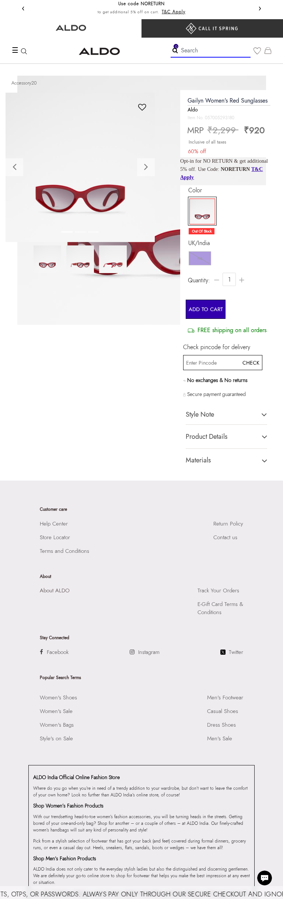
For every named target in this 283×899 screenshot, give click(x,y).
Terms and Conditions (64, 551)
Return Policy (228, 524)
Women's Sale (56, 711)
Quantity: (199, 280)
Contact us (225, 537)
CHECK (250, 362)
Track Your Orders (218, 590)
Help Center (54, 524)
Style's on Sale (56, 738)
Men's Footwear (225, 697)
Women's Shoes (58, 697)
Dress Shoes (221, 725)
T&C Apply (173, 11)
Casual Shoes (222, 711)
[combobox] (211, 51)
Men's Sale (219, 738)
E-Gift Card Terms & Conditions (220, 608)
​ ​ (212, 28)
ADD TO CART (206, 309)
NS (200, 258)
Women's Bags (57, 725)
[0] (257, 51)
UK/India (199, 243)
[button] (17, 167)
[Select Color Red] (200, 211)
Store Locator (55, 537)
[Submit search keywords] (175, 50)
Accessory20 (24, 82)
